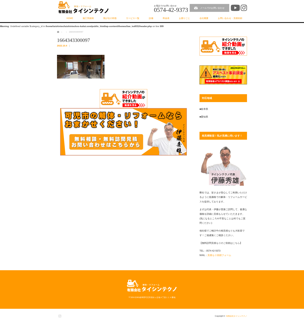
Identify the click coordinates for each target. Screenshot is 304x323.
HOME (69, 18)
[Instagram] (59, 315)
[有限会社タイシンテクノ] (83, 7)
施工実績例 (88, 18)
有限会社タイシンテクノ (236, 316)
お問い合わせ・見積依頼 (230, 18)
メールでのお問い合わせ (212, 8)
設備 (151, 18)
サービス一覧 (132, 18)
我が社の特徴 (110, 18)
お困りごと (184, 18)
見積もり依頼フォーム (219, 255)
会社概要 (204, 18)
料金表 (166, 18)
